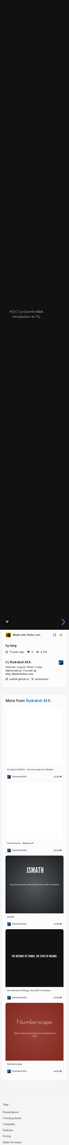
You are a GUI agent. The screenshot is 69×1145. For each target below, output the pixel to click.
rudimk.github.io (19, 678)
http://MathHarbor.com (19, 673)
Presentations (11, 1112)
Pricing (7, 1136)
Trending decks (12, 1118)
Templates (9, 1124)
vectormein (41, 678)
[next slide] (63, 622)
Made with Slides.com (26, 634)
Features (8, 1130)
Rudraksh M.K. (21, 662)
